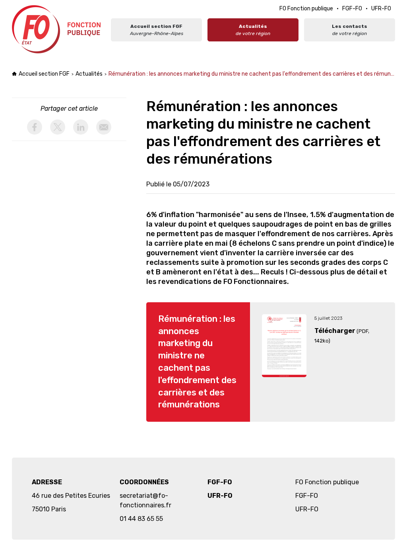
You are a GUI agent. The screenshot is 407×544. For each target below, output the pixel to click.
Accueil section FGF (44, 73)
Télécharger (334, 331)
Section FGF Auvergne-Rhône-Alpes (57, 29)
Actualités (89, 73)
